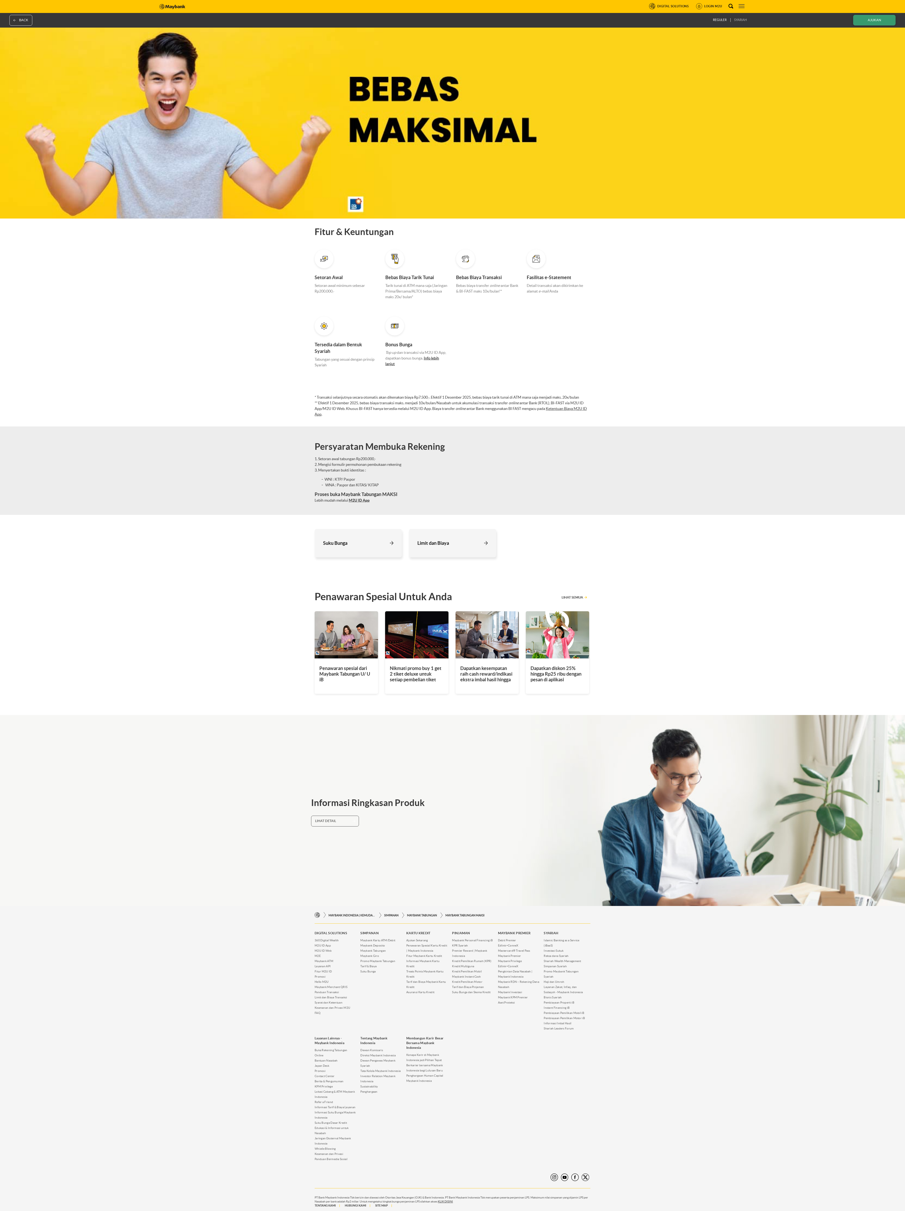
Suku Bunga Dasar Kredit (331, 1122)
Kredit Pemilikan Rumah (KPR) (471, 961)
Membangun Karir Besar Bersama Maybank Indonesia (425, 1043)
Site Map (381, 1205)
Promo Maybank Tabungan (377, 961)
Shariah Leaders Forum (559, 1028)
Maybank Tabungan (422, 915)
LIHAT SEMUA (572, 597)
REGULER (720, 20)
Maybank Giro (369, 955)
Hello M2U (322, 981)
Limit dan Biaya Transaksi (331, 997)
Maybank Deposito (372, 945)
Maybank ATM (324, 961)
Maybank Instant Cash (466, 976)
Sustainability (369, 1086)
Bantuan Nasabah (326, 1060)
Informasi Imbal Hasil (557, 1023)
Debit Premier (507, 940)
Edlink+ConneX (508, 945)
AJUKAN (874, 20)
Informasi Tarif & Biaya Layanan (335, 1107)
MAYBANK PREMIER (514, 933)
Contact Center (324, 1076)
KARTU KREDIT (418, 933)
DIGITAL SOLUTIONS (331, 933)
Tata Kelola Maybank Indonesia (380, 1070)
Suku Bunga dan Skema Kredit (471, 992)
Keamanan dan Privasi (329, 1153)
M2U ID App (323, 945)
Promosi (320, 976)
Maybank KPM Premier (513, 997)
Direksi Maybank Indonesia (378, 1055)
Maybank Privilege (510, 961)
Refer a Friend (324, 1102)
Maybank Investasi (510, 992)
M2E (318, 955)
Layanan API (323, 966)
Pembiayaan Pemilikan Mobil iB (564, 1012)
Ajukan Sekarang (417, 940)
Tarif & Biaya (368, 966)
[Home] (317, 915)
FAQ (318, 1012)
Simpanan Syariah (555, 966)
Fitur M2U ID (323, 971)
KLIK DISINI (445, 1201)
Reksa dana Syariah (556, 955)
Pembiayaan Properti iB (559, 1002)
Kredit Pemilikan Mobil (467, 971)
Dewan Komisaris (371, 1050)
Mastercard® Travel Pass (514, 950)
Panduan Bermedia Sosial (331, 1159)
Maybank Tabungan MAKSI (465, 915)
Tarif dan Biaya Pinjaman (468, 986)
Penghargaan (368, 1091)
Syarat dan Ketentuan (328, 1002)
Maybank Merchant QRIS (331, 986)
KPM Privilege (324, 1086)
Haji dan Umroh (554, 981)
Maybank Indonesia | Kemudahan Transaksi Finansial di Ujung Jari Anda (352, 915)
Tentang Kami (325, 1205)
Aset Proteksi (506, 1002)
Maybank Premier (509, 955)
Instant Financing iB (557, 1007)
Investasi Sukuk (554, 950)
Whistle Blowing (325, 1148)
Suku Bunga (368, 971)
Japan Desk (322, 1065)
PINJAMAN (461, 933)
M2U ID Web (323, 950)
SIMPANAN (391, 915)
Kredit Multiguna (463, 966)
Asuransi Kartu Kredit (420, 992)
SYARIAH (740, 20)
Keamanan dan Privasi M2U (332, 1007)
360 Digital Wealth (327, 940)
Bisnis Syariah (553, 997)
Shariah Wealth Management (562, 961)
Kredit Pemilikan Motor (467, 981)
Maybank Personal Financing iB (472, 940)
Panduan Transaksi (327, 992)
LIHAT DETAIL (325, 821)
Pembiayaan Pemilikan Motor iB (564, 1018)
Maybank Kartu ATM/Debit (377, 940)
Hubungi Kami (355, 1205)
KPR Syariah (460, 945)
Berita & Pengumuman (329, 1081)
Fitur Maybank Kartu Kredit (424, 955)
